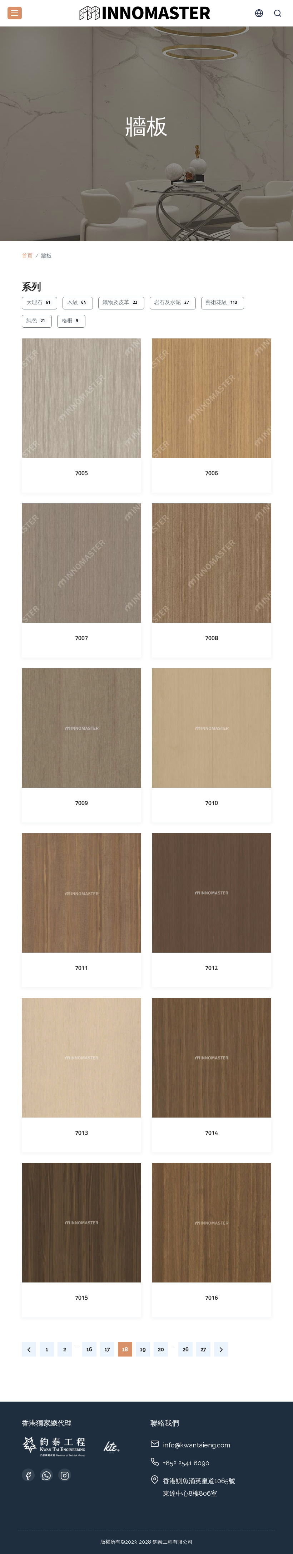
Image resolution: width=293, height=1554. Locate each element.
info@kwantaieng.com (196, 1445)
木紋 (76, 303)
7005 (81, 474)
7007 (81, 638)
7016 (211, 1298)
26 (186, 1349)
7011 (81, 968)
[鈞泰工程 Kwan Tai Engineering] (144, 12)
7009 (81, 803)
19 (143, 1349)
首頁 (27, 256)
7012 (211, 968)
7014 (211, 1133)
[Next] (221, 1349)
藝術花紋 (221, 303)
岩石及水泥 (171, 303)
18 (125, 1349)
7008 (211, 638)
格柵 (70, 321)
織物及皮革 (120, 303)
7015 (81, 1298)
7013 (81, 1133)
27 (203, 1349)
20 (161, 1349)
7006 (211, 474)
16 (89, 1349)
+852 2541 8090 (186, 1463)
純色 (35, 321)
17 (107, 1349)
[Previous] (29, 1349)
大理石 (38, 303)
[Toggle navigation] (15, 13)
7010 (211, 803)
